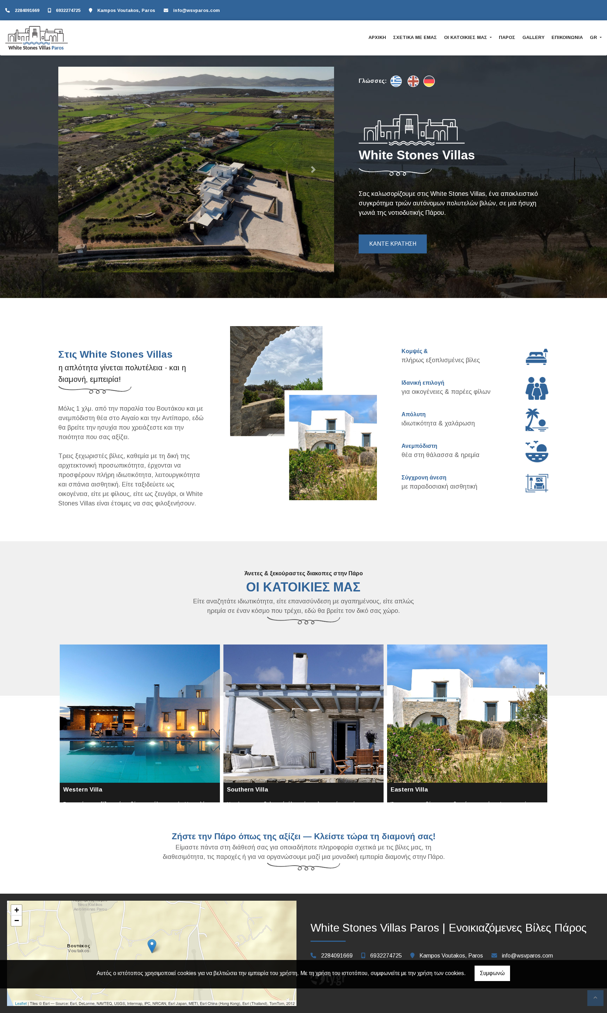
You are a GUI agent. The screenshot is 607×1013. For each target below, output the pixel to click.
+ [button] (16, 910)
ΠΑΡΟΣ (507, 37)
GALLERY (533, 37)
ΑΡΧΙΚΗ (377, 37)
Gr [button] (594, 37)
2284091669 (27, 10)
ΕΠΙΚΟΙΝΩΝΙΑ (567, 37)
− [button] (16, 920)
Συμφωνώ (492, 973)
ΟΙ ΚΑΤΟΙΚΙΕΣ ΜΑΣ (466, 37)
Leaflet (21, 1003)
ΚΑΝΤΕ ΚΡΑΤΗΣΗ (392, 244)
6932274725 (68, 10)
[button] (79, 169)
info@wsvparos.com (196, 10)
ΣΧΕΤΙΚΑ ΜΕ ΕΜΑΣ (415, 37)
